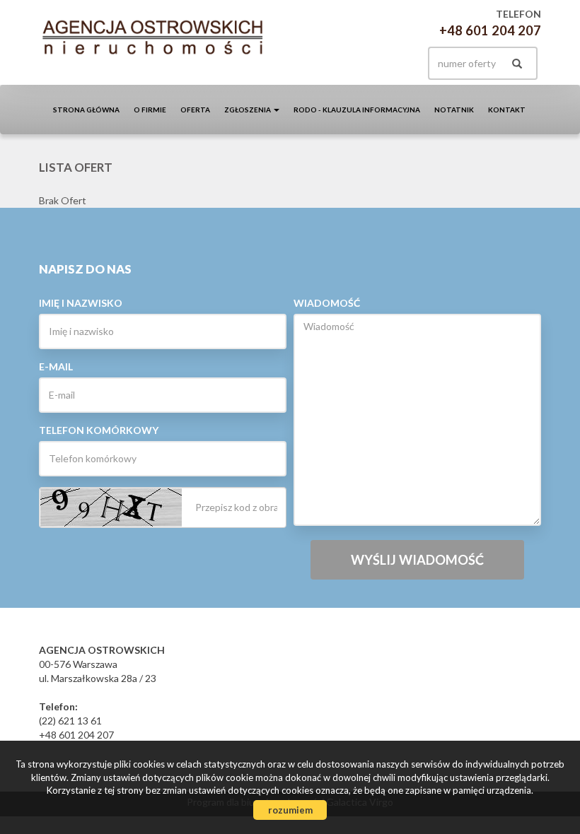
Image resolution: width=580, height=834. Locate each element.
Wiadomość (327, 303)
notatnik (454, 109)
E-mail (56, 366)
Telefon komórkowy (98, 430)
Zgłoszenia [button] (248, 109)
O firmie (150, 109)
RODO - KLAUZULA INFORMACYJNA (357, 109)
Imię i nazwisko (80, 303)
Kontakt (507, 109)
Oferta (195, 109)
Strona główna (86, 109)
